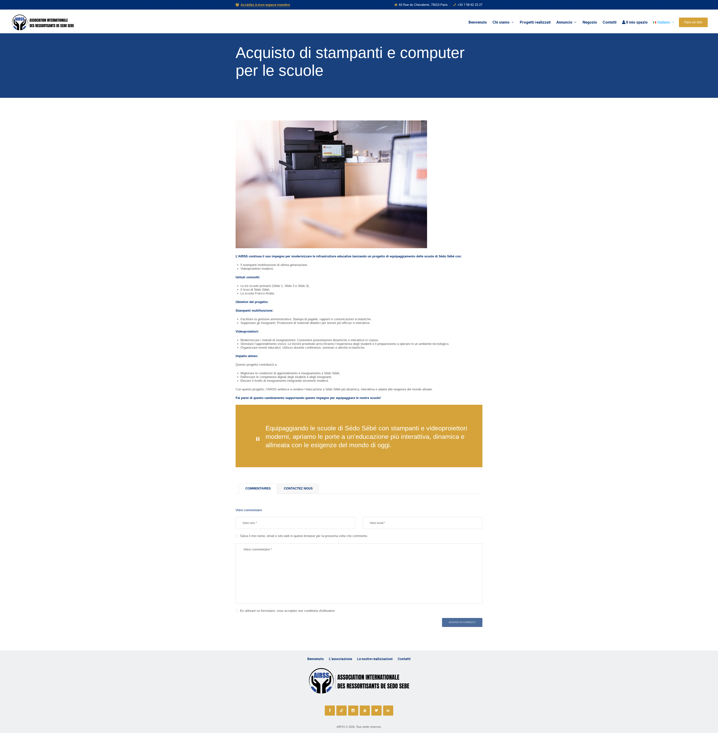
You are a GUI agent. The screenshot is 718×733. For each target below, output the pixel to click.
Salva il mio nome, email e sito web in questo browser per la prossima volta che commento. (304, 536)
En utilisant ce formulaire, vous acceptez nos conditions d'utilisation (287, 611)
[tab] (258, 488)
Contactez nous (298, 488)
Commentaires (258, 488)
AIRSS (341, 726)
